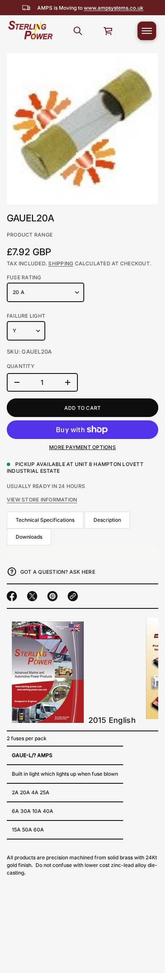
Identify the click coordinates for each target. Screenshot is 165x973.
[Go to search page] (78, 31)
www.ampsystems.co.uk (113, 8)
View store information (42, 499)
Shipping (60, 263)
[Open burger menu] (147, 31)
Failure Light (26, 316)
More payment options (82, 447)
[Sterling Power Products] (30, 31)
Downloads (29, 537)
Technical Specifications (45, 520)
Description (107, 520)
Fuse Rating (24, 277)
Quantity (20, 366)
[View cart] (108, 31)
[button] (78, 31)
